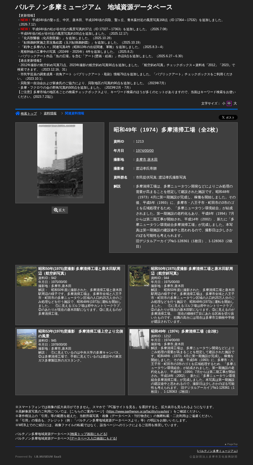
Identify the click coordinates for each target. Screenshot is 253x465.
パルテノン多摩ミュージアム (217, 450)
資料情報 (50, 113)
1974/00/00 (145, 151)
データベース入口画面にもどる (93, 438)
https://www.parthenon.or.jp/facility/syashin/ (138, 411)
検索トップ (29, 113)
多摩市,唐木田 (147, 159)
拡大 (62, 210)
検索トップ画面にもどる (88, 434)
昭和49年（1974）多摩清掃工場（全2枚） (185, 331)
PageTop (232, 444)
